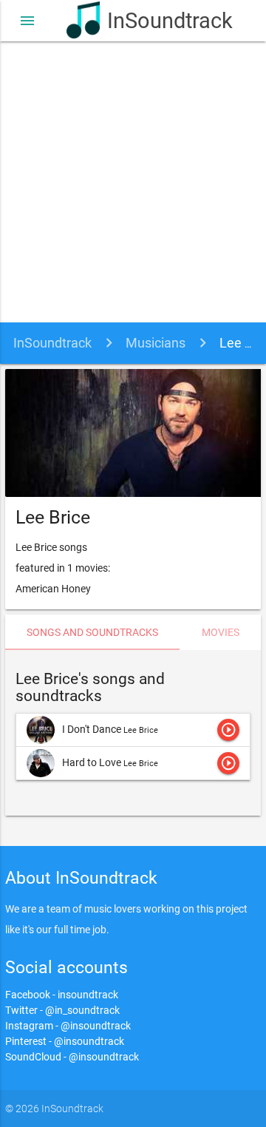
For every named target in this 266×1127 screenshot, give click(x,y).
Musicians (155, 343)
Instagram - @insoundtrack (68, 1026)
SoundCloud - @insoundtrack (72, 1057)
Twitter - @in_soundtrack (62, 1010)
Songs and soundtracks (92, 632)
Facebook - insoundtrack (61, 995)
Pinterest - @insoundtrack (64, 1041)
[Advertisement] (133, 182)
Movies (220, 632)
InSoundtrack (153, 20)
